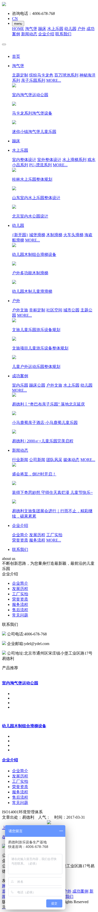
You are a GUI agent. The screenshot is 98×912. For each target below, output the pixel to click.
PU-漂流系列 (40, 165)
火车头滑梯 (73, 235)
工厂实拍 (54, 535)
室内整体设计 (24, 159)
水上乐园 (55, 28)
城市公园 (71, 310)
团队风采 (54, 460)
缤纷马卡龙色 (41, 75)
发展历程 (37, 535)
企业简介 (20, 535)
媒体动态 (71, 460)
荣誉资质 (20, 540)
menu (18, 23)
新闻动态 (29, 34)
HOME (18, 28)
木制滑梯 (54, 235)
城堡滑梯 (37, 235)
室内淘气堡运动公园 (20, 683)
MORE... (53, 80)
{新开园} (20, 235)
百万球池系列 (66, 75)
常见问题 (20, 615)
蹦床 (42, 28)
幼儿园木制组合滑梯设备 (24, 726)
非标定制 (37, 310)
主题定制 (20, 75)
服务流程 (37, 540)
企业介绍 (46, 34)
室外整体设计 (49, 159)
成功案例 (80, 891)
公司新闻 (37, 460)
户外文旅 (20, 310)
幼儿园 (70, 28)
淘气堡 (31, 28)
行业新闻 (20, 460)
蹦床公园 (37, 385)
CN (15, 18)
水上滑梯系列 (74, 159)
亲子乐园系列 (33, 80)
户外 (81, 28)
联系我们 (63, 34)
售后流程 (20, 610)
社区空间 (54, 310)
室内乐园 (20, 385)
